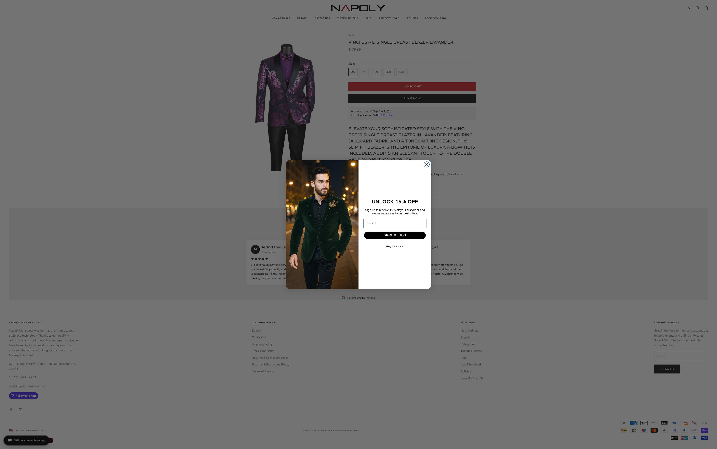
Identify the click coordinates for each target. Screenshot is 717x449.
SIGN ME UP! (395, 235)
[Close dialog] (426, 164)
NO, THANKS (395, 246)
